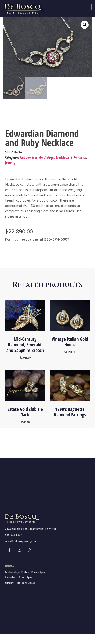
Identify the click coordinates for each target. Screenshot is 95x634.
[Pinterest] (29, 550)
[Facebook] (9, 550)
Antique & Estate (31, 157)
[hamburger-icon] (87, 7)
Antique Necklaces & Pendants (65, 157)
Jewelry (10, 162)
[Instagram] (19, 550)
